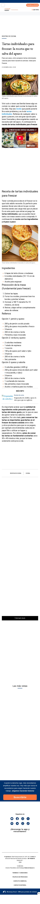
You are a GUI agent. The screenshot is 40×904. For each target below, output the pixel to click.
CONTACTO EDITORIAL (20, 885)
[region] (20, 28)
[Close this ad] (38, 893)
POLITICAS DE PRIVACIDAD (20, 877)
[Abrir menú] (3, 5)
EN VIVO (36, 10)
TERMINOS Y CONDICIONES (20, 872)
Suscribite (20, 797)
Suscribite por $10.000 (32, 5)
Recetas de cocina (15, 473)
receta (18, 109)
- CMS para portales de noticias (22, 892)
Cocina (28, 473)
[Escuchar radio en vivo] (2, 9)
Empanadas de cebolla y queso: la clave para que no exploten (25, 399)
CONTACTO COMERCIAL (20, 881)
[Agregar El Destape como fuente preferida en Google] (20, 71)
